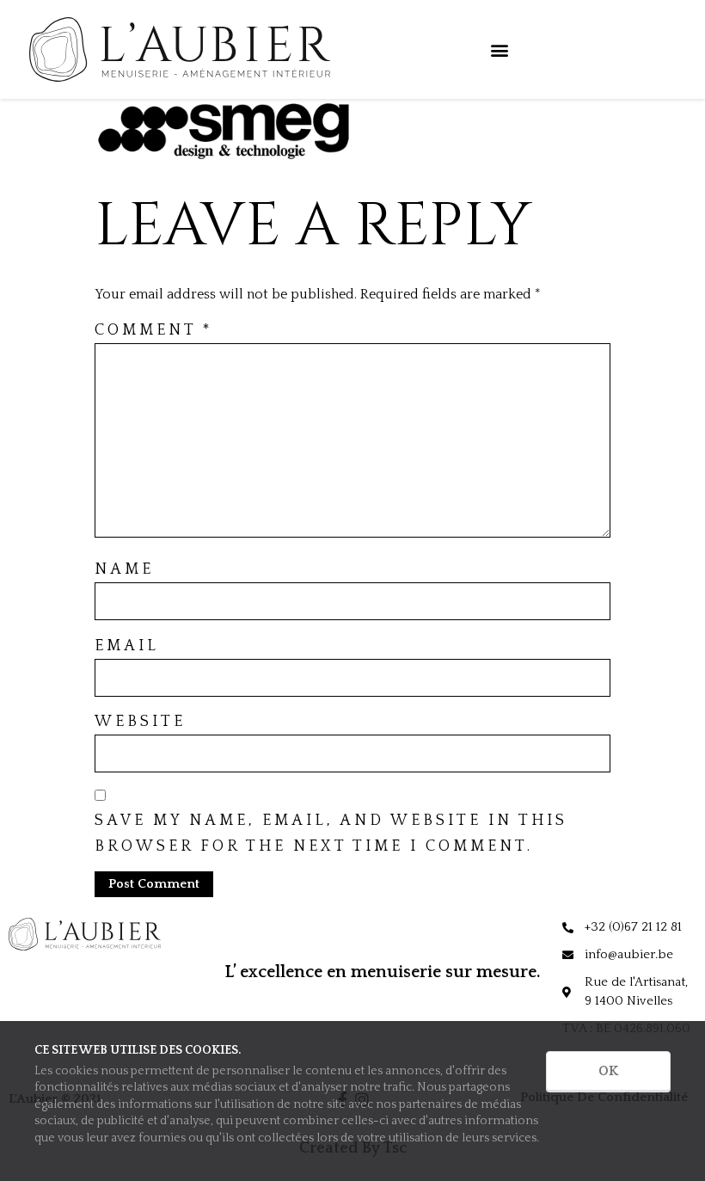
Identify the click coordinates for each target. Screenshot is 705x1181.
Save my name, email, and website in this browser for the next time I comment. (331, 833)
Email (127, 646)
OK (608, 1071)
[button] (499, 49)
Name (124, 569)
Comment (154, 330)
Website (140, 721)
